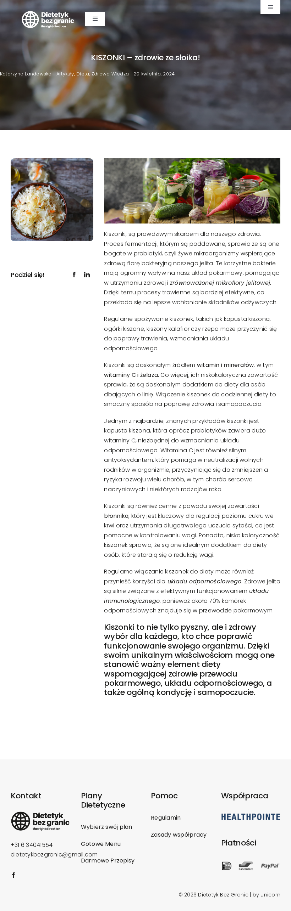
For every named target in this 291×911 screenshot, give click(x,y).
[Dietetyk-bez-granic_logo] (40, 814)
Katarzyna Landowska (26, 73)
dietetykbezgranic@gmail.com (54, 854)
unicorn (270, 894)
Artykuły (65, 73)
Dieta (82, 73)
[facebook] (13, 875)
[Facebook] (74, 275)
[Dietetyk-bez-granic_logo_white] (48, 13)
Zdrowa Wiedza (110, 73)
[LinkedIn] (87, 275)
